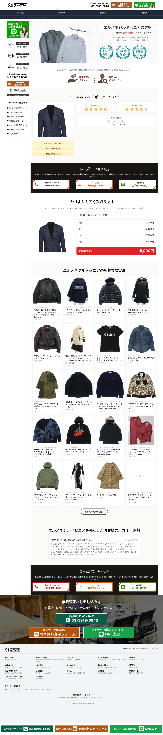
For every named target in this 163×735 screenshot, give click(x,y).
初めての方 (20, 13)
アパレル (19, 689)
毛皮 (26, 689)
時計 (43, 689)
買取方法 (61, 13)
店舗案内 (144, 13)
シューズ (37, 689)
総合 (6, 689)
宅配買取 (103, 13)
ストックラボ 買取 (20, 17)
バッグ (12, 689)
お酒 (31, 689)
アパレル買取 (33, 17)
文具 (48, 689)
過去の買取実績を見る (94, 511)
